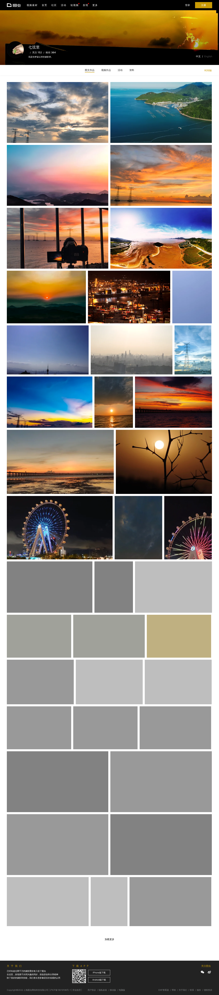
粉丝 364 (51, 52)
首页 (44, 5)
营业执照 (77, 990)
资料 (131, 70)
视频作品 (106, 70)
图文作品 (89, 70)
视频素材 (32, 5)
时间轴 (208, 70)
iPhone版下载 (99, 972)
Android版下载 (99, 979)
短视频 (74, 5)
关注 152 (37, 52)
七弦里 (15, 90)
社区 (54, 5)
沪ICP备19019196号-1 (60, 990)
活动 (63, 5)
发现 (85, 5)
